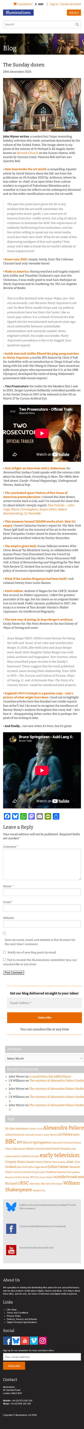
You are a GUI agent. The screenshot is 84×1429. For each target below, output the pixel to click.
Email (8, 902)
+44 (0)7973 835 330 (22, 1400)
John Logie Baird (37, 1166)
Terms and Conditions (17, 1312)
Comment (10, 846)
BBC (10, 1141)
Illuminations (59, 1162)
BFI (19, 1142)
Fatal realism (14, 591)
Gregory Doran (15, 1162)
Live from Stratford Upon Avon (29, 1172)
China (8, 1148)
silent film (35, 1183)
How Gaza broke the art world (25, 169)
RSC (24, 1183)
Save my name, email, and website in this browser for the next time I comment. (40, 942)
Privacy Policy (14, 1316)
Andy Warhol (50, 1135)
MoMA (18, 1177)
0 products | (30, 4)
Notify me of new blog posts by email (31, 952)
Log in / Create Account (65, 4)
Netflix (25, 1177)
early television (60, 1155)
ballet (76, 1134)
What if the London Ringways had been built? (36, 579)
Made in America (17, 271)
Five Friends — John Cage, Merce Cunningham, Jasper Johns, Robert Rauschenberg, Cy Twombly (38, 509)
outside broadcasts (69, 1177)
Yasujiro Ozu (39, 1190)
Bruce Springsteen (37, 1142)
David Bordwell (43, 1148)
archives (65, 1134)
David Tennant (61, 1148)
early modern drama (26, 1156)
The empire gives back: (21, 546)
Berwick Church (27, 153)
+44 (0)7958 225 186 (20, 1403)
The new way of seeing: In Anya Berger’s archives (38, 619)
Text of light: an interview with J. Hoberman (35, 468)
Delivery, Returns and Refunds (22, 1319)
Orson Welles (46, 1177)
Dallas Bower (19, 1148)
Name (8, 886)
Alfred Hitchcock (15, 1134)
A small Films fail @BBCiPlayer (50, 1076)
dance (30, 1148)
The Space (57, 1183)
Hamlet (30, 1161)
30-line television (17, 1128)
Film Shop (12, 1309)
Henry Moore (44, 1161)
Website (8, 918)
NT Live (34, 1177)
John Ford (22, 1166)
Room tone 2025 (16, 259)
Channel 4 (57, 1142)
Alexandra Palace (63, 1128)
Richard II (12, 1183)
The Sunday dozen (23, 65)
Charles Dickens (72, 1142)
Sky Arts (46, 1183)
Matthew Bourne (56, 1172)
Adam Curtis (35, 1128)
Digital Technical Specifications (22, 1322)
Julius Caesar (58, 1167)
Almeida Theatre (34, 1135)
